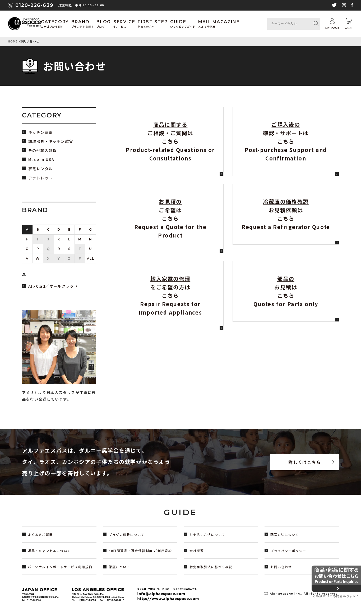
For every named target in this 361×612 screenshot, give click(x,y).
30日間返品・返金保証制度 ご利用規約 (140, 550)
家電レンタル (40, 168)
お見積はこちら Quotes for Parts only (285, 291)
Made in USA (41, 159)
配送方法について (284, 534)
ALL (90, 258)
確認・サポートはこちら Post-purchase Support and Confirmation (286, 141)
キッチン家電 (40, 132)
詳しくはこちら (304, 462)
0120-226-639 (34, 5)
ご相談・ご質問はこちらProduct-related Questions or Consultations (170, 141)
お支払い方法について (207, 534)
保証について (119, 566)
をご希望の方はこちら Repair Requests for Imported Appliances (170, 295)
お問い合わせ (281, 566)
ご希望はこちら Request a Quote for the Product (170, 218)
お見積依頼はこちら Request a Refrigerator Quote (286, 214)
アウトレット (40, 178)
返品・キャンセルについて (49, 550)
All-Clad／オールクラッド (53, 286)
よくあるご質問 (40, 534)
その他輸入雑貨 (42, 150)
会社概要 (196, 550)
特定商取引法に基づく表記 (211, 566)
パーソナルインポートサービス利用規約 (60, 566)
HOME (12, 41)
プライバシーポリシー (288, 550)
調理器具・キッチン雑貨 (50, 141)
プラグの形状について (127, 534)
